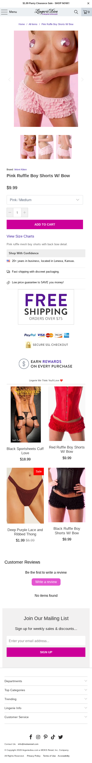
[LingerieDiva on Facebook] (31, 737)
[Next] (82, 80)
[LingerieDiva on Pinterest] (46, 737)
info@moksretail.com (28, 744)
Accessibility (64, 756)
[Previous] (9, 80)
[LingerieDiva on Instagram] (38, 737)
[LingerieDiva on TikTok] (53, 737)
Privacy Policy (33, 756)
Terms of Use (49, 756)
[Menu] (2, 12)
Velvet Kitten (20, 169)
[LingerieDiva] (46, 12)
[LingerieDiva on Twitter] (61, 737)
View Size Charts (20, 236)
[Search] (76, 12)
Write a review (46, 582)
